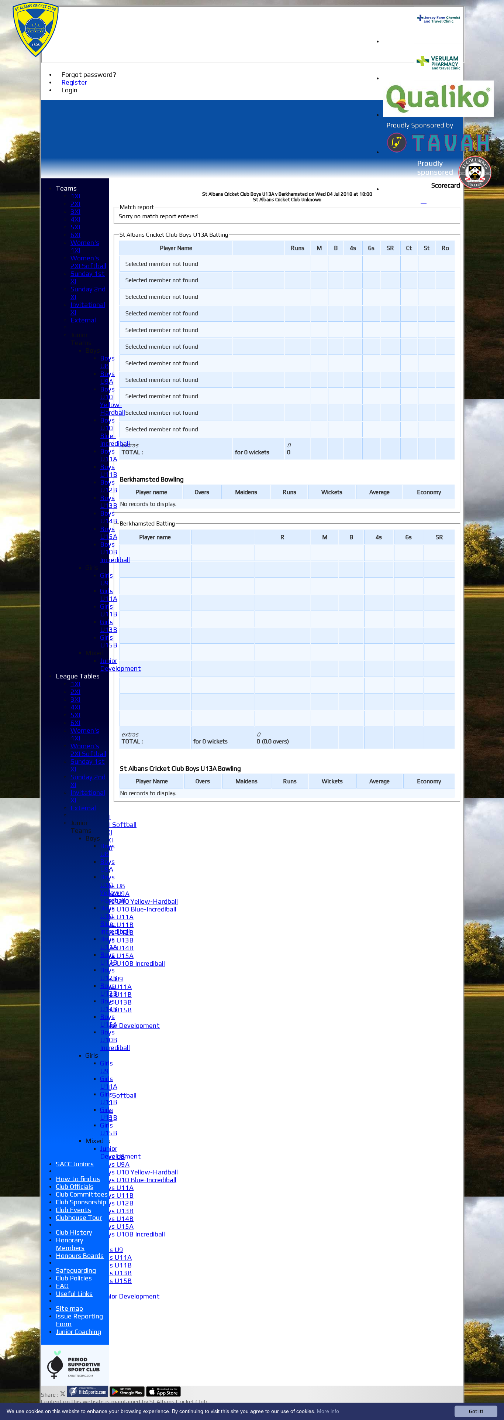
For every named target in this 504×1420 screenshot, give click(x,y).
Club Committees (82, 1194)
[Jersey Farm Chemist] (438, 41)
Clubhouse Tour (79, 1217)
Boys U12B (117, 1203)
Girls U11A (116, 986)
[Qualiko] (438, 115)
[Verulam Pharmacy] (438, 78)
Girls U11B (116, 1265)
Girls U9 (111, 1249)
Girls (91, 567)
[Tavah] (438, 152)
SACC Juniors (75, 1164)
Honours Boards (80, 1255)
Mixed (94, 653)
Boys (92, 350)
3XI (75, 211)
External (83, 320)
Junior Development (130, 1025)
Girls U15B (116, 1280)
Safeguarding (76, 1270)
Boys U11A (117, 917)
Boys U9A (115, 1164)
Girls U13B (116, 1002)
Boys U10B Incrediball (132, 963)
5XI (75, 227)
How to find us (78, 1179)
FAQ (62, 1286)
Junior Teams (81, 338)
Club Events (73, 1210)
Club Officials (74, 1186)
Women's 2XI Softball (88, 262)
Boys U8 (107, 362)
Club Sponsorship (81, 1202)
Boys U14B (117, 1218)
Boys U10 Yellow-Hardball (139, 901)
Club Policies (74, 1278)
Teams (66, 188)
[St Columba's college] (438, 189)
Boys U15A (117, 955)
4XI (75, 219)
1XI (75, 196)
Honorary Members (70, 1244)
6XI (75, 235)
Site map (69, 1308)
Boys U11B (117, 924)
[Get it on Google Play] (127, 1394)
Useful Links (74, 1293)
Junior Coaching (78, 1331)
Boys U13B (117, 940)
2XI (75, 204)
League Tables (78, 676)
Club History (74, 1232)
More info (328, 1411)
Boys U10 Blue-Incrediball (138, 909)
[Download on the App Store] (163, 1394)
